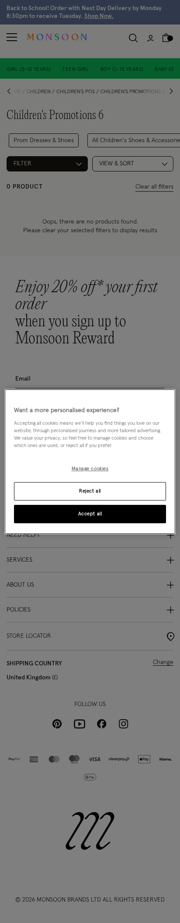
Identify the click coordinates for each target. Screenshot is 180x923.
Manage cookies (90, 468)
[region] (89, 461)
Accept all (90, 513)
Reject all (90, 491)
